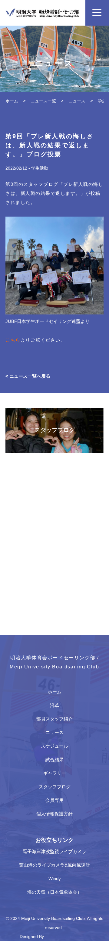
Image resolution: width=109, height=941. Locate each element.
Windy (54, 878)
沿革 (54, 705)
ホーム (54, 691)
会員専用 (54, 800)
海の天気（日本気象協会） (54, 892)
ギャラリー (54, 773)
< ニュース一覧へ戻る (27, 376)
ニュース (54, 732)
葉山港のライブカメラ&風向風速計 (54, 865)
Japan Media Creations (67, 936)
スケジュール (54, 746)
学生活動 (39, 168)
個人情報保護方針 (54, 813)
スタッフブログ (55, 786)
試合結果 (54, 759)
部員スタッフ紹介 (54, 718)
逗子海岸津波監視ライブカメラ (54, 851)
